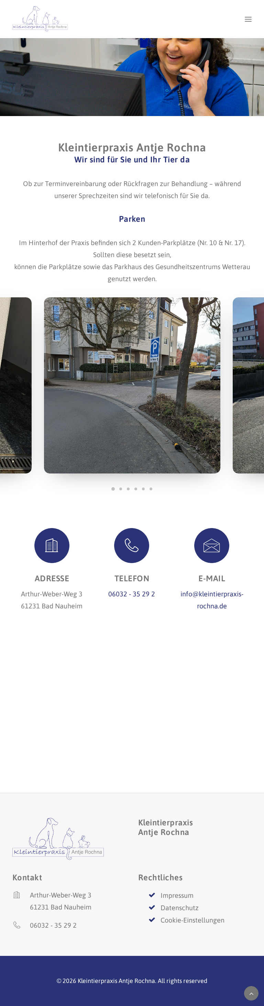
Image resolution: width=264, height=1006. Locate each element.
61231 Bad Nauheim (60, 907)
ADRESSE (52, 578)
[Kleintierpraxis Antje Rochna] (43, 19)
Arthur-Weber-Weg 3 (60, 895)
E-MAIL (211, 578)
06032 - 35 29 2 (131, 594)
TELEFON (131, 578)
